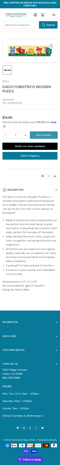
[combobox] (30, 25)
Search (50, 25)
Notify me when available (30, 146)
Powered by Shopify (47, 439)
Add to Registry (30, 155)
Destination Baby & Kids (23, 439)
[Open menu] (54, 15)
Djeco (5, 81)
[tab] (30, 297)
